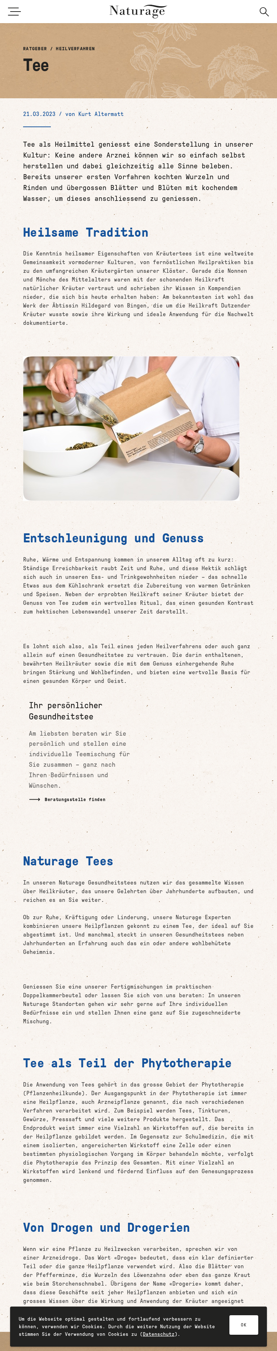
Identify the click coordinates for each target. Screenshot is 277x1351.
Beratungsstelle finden (75, 799)
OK (244, 1325)
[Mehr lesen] (82, 754)
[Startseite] (138, 11)
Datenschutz (159, 1334)
